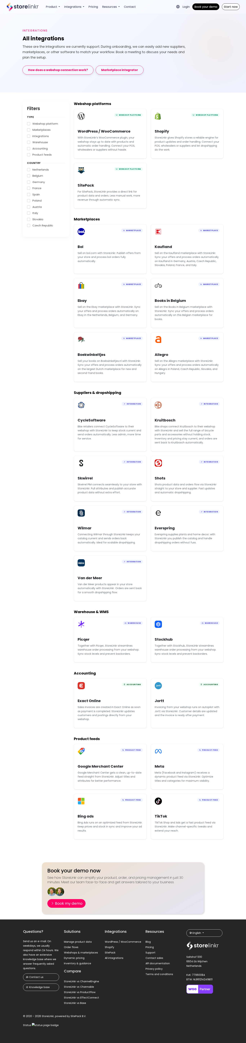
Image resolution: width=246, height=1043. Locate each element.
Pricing (93, 7)
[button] (178, 7)
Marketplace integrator (119, 70)
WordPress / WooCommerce (123, 942)
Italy (35, 213)
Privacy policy (154, 969)
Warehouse (40, 142)
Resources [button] (110, 7)
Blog (148, 942)
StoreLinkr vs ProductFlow (79, 992)
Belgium (37, 176)
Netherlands (40, 169)
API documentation (158, 963)
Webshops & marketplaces (81, 952)
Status (27, 1025)
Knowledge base (39, 987)
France (36, 188)
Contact (130, 7)
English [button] (197, 933)
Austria (37, 207)
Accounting (40, 148)
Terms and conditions (159, 974)
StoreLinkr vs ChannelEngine (81, 981)
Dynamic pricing (74, 958)
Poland (37, 200)
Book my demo (68, 903)
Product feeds (42, 155)
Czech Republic (42, 225)
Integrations (40, 136)
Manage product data (78, 942)
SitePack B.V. (78, 1016)
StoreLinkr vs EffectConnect (81, 997)
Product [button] (52, 7)
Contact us (35, 977)
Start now (231, 7)
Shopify (109, 947)
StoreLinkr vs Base (75, 1003)
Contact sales (154, 958)
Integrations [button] (73, 7)
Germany (38, 182)
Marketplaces (41, 130)
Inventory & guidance (77, 963)
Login (186, 7)
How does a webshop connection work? (58, 70)
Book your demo (205, 7)
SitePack (110, 952)
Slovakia (37, 219)
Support (150, 952)
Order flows (71, 947)
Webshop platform (45, 124)
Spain (36, 194)
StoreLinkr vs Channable (79, 987)
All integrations (114, 958)
